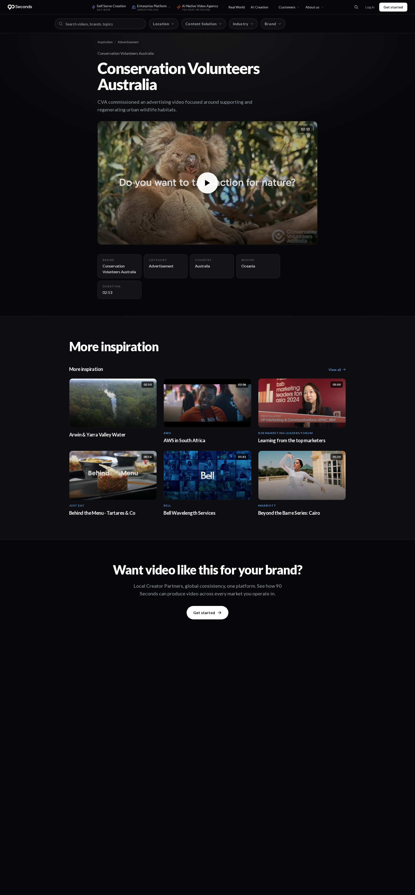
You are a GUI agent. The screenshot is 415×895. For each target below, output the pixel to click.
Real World (236, 7)
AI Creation (259, 7)
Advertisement (128, 42)
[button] (207, 183)
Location (161, 23)
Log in (370, 7)
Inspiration (105, 42)
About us (312, 7)
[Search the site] (356, 7)
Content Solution (201, 23)
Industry (240, 23)
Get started (393, 7)
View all (335, 370)
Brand (270, 23)
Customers (287, 7)
